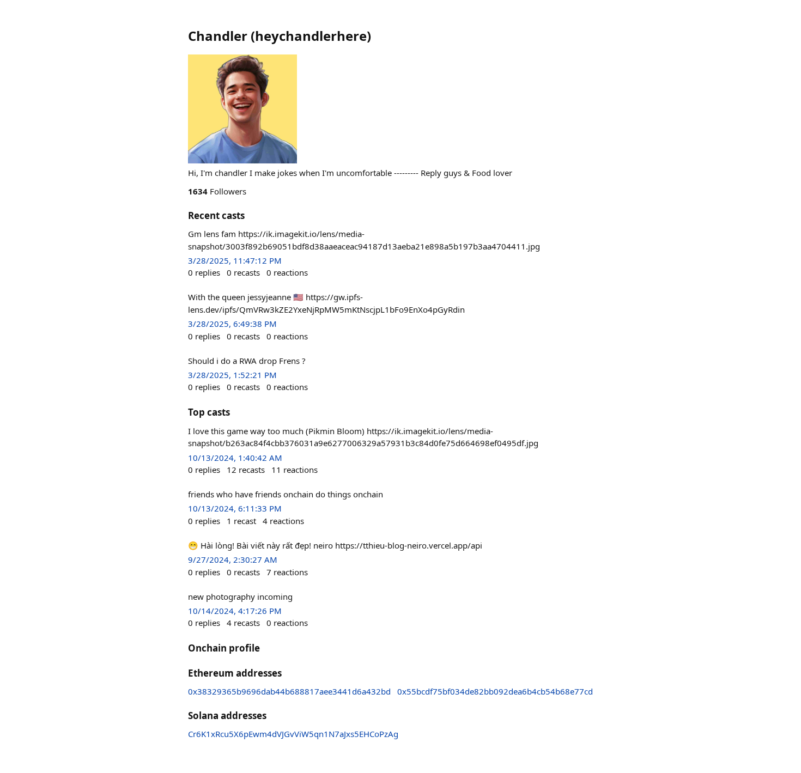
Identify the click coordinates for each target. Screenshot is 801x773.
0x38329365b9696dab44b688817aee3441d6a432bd (289, 691)
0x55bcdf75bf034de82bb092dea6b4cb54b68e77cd (495, 691)
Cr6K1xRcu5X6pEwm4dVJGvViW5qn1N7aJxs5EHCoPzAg (293, 733)
